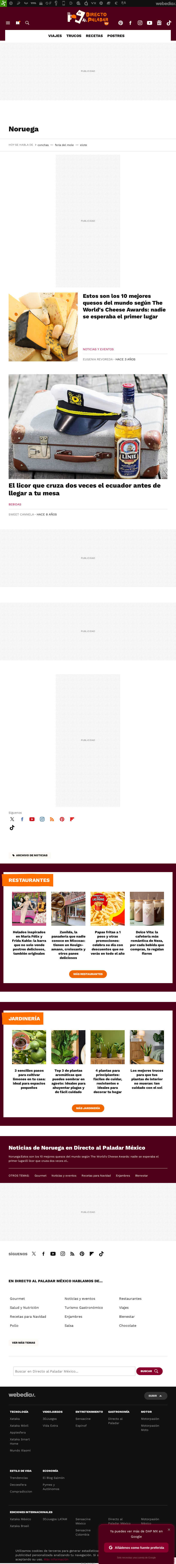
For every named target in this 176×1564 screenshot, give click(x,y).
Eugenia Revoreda (98, 359)
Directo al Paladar (115, 1421)
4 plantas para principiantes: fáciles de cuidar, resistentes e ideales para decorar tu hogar (107, 1081)
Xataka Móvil (19, 1425)
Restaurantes (29, 880)
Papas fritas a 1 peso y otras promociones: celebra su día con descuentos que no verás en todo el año (108, 943)
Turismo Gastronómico (84, 1308)
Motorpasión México (150, 1521)
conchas (43, 145)
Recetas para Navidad (96, 1175)
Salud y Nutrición (24, 1308)
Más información (56, 1559)
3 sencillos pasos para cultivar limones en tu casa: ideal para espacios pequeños (29, 1079)
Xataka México (20, 1519)
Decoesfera (18, 1484)
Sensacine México (83, 1521)
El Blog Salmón (54, 1477)
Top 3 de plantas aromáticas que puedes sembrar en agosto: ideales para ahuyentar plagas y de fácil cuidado (68, 1081)
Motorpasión (150, 1418)
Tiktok (168, 23)
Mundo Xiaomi (20, 1450)
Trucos (73, 36)
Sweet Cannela (21, 514)
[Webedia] (22, 1394)
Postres (115, 36)
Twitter (12, 818)
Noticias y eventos (98, 349)
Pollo (14, 1326)
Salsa (69, 1326)
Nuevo (17, 23)
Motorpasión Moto (150, 1428)
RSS (52, 818)
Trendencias (19, 1477)
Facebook (130, 23)
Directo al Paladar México (119, 1521)
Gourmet (40, 1175)
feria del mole (64, 145)
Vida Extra (50, 1425)
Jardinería (24, 1019)
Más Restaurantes (88, 974)
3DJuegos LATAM (55, 1519)
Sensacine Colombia (83, 1532)
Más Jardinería (88, 1108)
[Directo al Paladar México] (88, 17)
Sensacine (83, 1418)
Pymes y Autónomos (51, 1487)
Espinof (81, 1425)
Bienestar (141, 1175)
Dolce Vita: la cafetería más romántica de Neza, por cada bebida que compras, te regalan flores (147, 943)
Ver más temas (23, 1342)
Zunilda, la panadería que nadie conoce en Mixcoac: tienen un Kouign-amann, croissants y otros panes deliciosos (68, 945)
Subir (153, 1395)
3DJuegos (50, 1418)
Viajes (55, 36)
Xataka (15, 1418)
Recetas (94, 36)
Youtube (149, 23)
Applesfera (18, 1432)
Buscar (27, 23)
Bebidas (15, 504)
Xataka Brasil (19, 1526)
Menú (8, 23)
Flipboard (72, 818)
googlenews (159, 23)
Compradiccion (21, 1491)
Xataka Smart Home (20, 1441)
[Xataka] (3, 3)
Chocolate (127, 1326)
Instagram (140, 23)
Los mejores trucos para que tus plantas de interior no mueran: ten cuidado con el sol (146, 1079)
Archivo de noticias (31, 855)
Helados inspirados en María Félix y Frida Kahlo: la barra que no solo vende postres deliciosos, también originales (29, 943)
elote (83, 145)
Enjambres (123, 1175)
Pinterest (120, 23)
